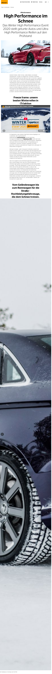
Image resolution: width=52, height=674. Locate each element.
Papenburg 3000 (27, 139)
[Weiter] (49, 434)
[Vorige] (2, 434)
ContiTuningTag (21, 137)
